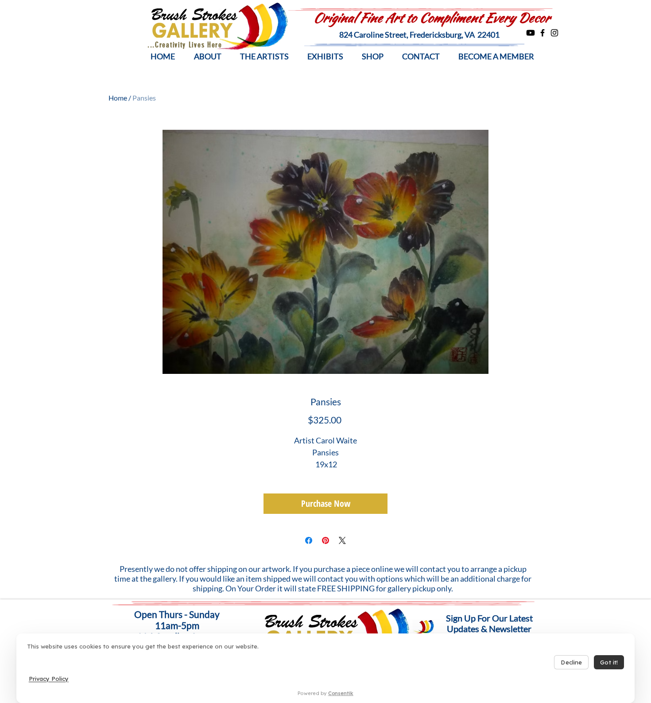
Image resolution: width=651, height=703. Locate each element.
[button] (207, 56)
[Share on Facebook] (308, 540)
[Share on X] (342, 540)
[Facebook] (542, 33)
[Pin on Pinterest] (325, 540)
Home (117, 97)
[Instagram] (554, 33)
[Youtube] (530, 33)
